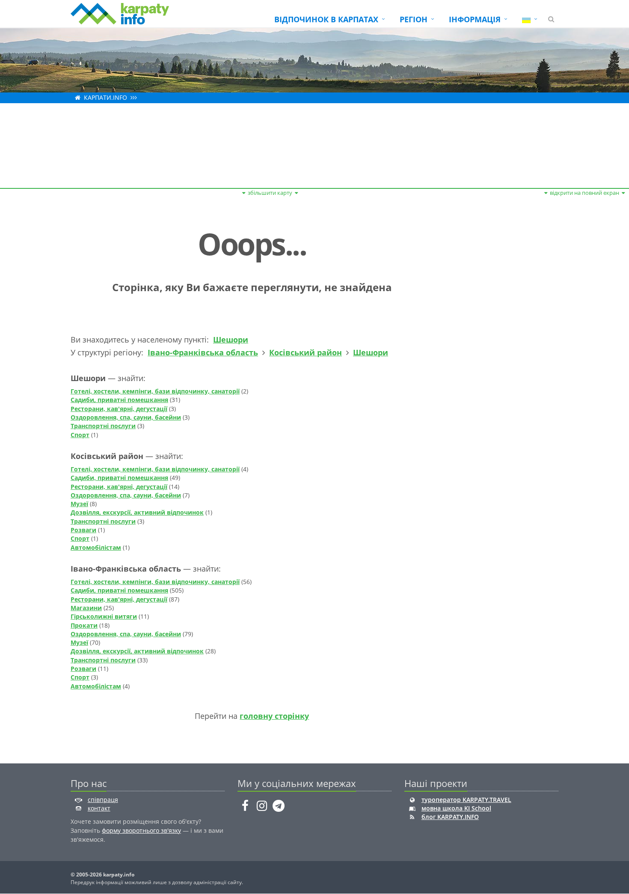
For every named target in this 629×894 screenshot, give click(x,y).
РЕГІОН (413, 19)
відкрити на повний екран (584, 193)
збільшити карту (270, 193)
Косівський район (305, 352)
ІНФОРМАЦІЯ (475, 19)
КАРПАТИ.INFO (105, 97)
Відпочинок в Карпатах (326, 19)
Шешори (230, 339)
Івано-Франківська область (203, 352)
